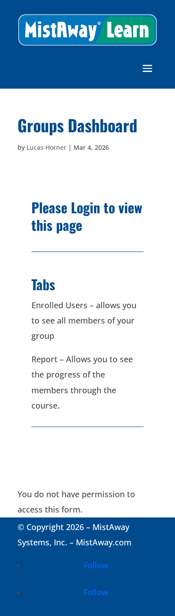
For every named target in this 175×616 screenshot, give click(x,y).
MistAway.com (103, 542)
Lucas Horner (46, 147)
